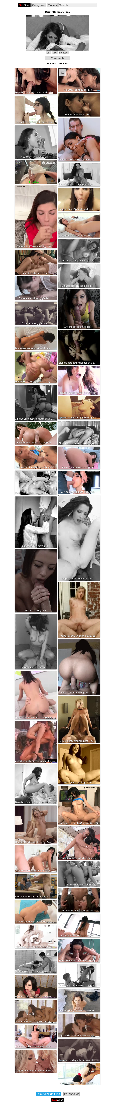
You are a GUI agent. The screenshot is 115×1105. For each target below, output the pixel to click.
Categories (39, 5)
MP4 (54, 53)
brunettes (64, 53)
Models (52, 5)
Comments (57, 58)
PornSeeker (71, 1093)
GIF (48, 53)
